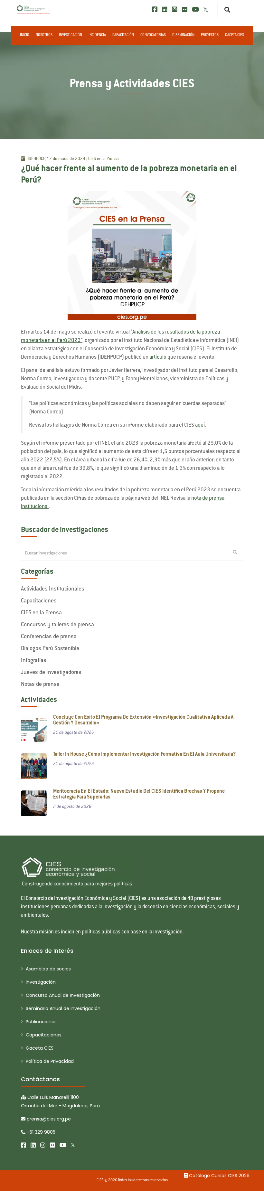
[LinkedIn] (164, 9)
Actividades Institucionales (52, 589)
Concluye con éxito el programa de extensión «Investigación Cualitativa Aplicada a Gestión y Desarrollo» (143, 720)
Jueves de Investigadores (51, 673)
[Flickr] (184, 9)
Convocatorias (153, 35)
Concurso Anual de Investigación (63, 995)
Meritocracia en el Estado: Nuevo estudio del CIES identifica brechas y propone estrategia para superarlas (139, 794)
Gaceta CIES (234, 35)
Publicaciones (41, 1021)
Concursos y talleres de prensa (57, 625)
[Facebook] (154, 9)
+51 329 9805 (40, 1132)
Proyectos (210, 35)
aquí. (200, 425)
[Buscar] (225, 10)
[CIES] (33, 9)
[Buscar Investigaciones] (235, 553)
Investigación (70, 35)
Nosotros (44, 35)
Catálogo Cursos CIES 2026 (219, 1175)
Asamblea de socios (48, 969)
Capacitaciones (39, 601)
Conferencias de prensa (49, 637)
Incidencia (97, 35)
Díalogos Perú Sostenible (50, 649)
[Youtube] (195, 9)
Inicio (24, 35)
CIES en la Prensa (41, 613)
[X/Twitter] (205, 9)
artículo (157, 357)
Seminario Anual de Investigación (63, 1008)
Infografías (33, 661)
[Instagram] (174, 9)
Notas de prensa (40, 684)
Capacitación (123, 35)
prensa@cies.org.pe (48, 1119)
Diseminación (183, 35)
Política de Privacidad (50, 1061)
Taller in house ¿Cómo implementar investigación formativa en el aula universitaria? (144, 754)
